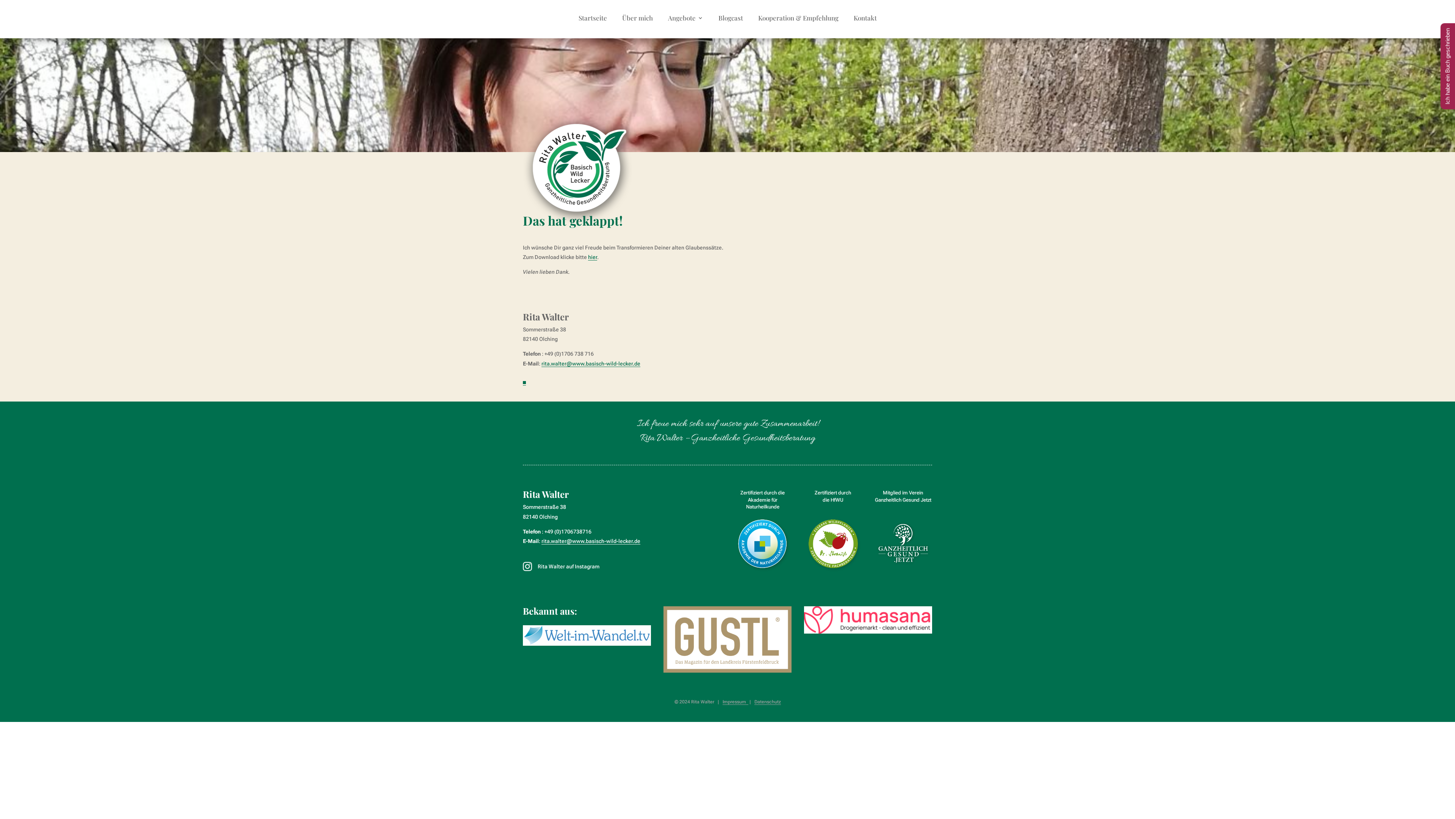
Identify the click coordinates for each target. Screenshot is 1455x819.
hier (592, 257)
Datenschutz (767, 701)
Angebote (682, 18)
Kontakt (865, 18)
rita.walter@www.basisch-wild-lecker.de (590, 364)
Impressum (735, 701)
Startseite (593, 18)
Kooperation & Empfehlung (798, 18)
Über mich (637, 18)
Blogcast (730, 18)
